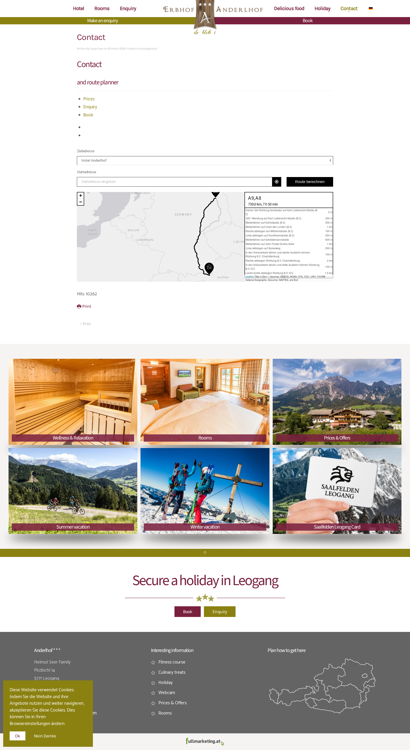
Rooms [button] (102, 8)
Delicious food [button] (289, 8)
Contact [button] (349, 8)
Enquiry (90, 107)
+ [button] (80, 195)
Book (307, 20)
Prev (87, 323)
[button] (205, 553)
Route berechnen (310, 182)
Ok (17, 735)
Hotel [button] (78, 8)
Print (86, 306)
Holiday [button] (322, 8)
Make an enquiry (102, 20)
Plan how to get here (286, 650)
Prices (89, 99)
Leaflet (249, 276)
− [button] (80, 202)
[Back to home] (205, 17)
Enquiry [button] (128, 8)
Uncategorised (148, 48)
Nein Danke (45, 735)
